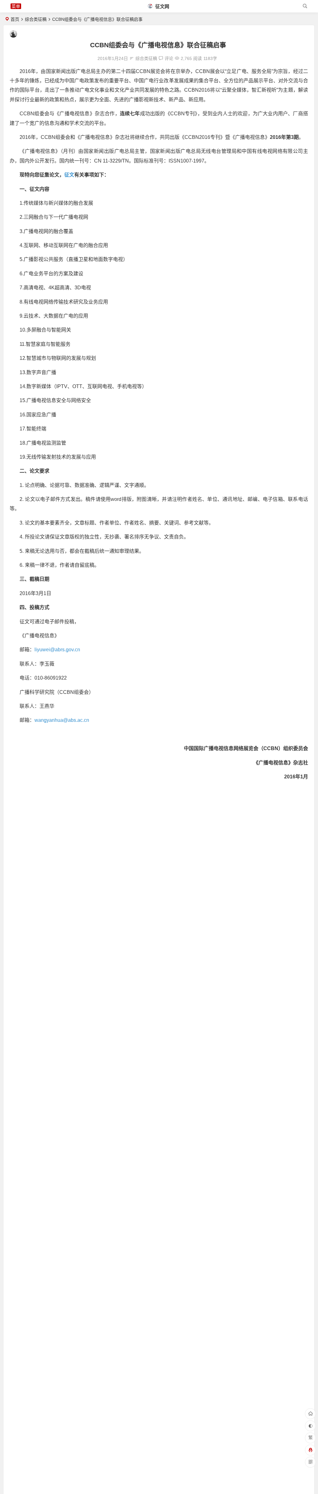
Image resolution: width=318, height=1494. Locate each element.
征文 (69, 174)
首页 (15, 19)
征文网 (161, 6)
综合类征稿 (36, 19)
